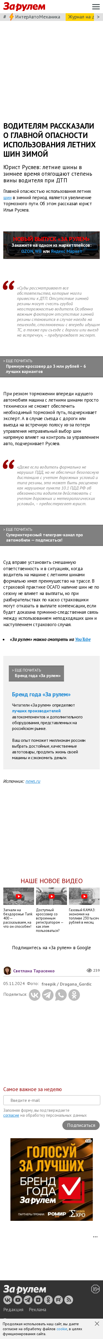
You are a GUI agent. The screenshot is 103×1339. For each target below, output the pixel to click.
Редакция (13, 1309)
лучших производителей (36, 710)
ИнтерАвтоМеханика (37, 16)
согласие (11, 1115)
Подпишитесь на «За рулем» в (51, 947)
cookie (62, 1328)
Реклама (37, 1309)
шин (7, 197)
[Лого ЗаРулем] (24, 6)
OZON (27, 251)
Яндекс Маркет (66, 251)
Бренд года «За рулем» (41, 694)
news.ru (33, 781)
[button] (97, 1324)
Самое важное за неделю (32, 1089)
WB (38, 251)
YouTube (83, 639)
